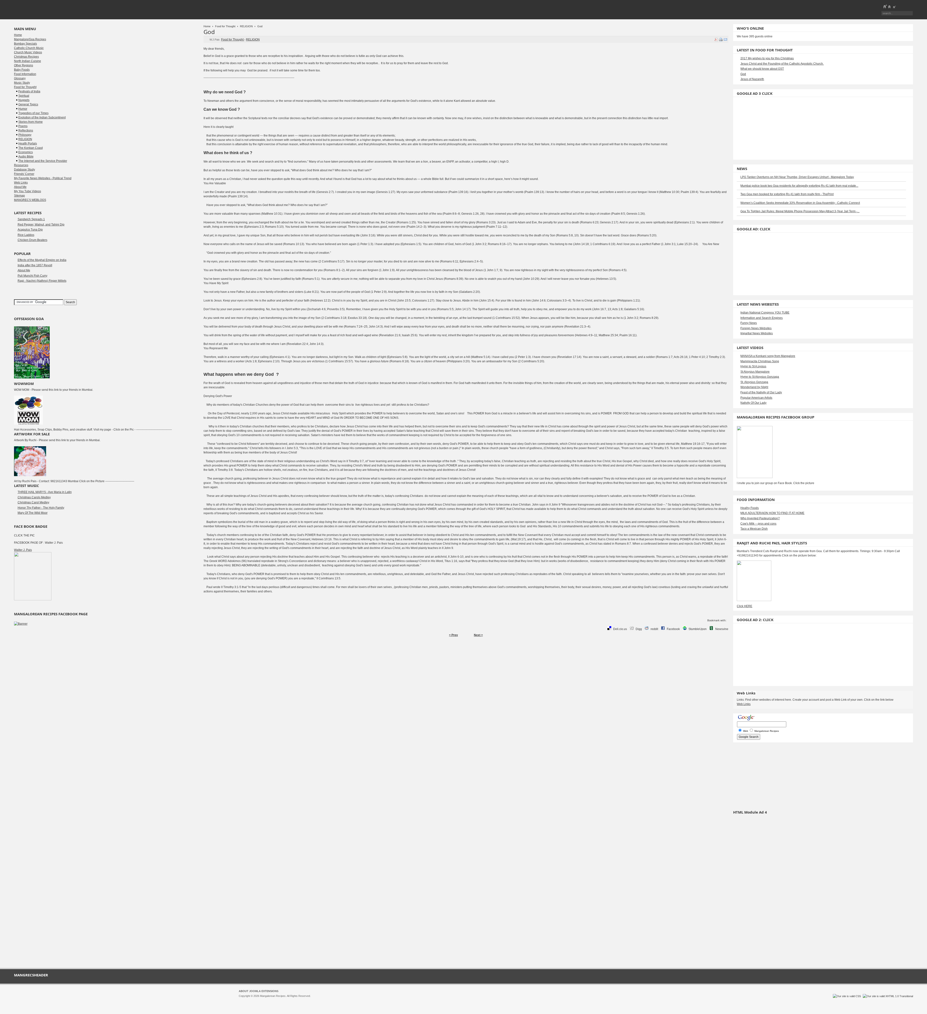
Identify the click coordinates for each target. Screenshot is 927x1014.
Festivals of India (29, 91)
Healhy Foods (749, 508)
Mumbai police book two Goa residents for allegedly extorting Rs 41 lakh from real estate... (799, 185)
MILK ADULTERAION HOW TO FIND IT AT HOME (772, 513)
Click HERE (744, 606)
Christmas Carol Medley (33, 502)
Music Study (22, 82)
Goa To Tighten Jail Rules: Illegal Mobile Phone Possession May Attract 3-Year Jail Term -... (799, 211)
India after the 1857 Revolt (35, 265)
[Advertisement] (465, 654)
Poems (23, 126)
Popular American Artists (756, 397)
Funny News (748, 323)
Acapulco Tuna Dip (30, 229)
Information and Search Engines (761, 318)
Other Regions (23, 65)
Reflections (25, 130)
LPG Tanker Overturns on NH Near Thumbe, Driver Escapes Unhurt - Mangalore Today (797, 177)
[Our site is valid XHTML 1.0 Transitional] (888, 996)
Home (207, 26)
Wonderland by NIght (754, 387)
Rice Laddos (26, 235)
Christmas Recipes (26, 56)
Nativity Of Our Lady (753, 402)
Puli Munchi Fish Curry (32, 275)
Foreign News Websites (756, 328)
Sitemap (19, 195)
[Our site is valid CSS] (847, 996)
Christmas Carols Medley (34, 497)
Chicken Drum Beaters (32, 240)
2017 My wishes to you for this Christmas (767, 58)
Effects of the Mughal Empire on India (42, 260)
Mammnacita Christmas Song (759, 361)
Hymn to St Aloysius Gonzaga (759, 376)
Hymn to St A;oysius (753, 366)
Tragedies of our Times (33, 113)
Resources (21, 165)
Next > (478, 635)
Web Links (21, 182)
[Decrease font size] (894, 6)
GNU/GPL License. (302, 1000)
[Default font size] (890, 6)
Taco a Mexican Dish (754, 528)
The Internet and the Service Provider (42, 161)
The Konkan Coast (30, 148)
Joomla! (243, 1000)
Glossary (20, 78)
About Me (20, 187)
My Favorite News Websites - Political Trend (42, 178)
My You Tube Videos (27, 191)
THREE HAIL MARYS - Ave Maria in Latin (45, 492)
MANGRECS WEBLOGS (30, 200)
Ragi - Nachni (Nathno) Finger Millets (42, 280)
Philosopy (24, 135)
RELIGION (246, 26)
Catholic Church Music (29, 48)
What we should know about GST (762, 68)
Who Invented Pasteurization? (760, 518)
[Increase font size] (885, 6)
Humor (22, 108)
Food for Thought (225, 26)
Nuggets (23, 100)
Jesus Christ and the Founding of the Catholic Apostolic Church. (782, 63)
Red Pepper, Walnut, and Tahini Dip (41, 224)
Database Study (24, 169)
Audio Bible (26, 156)
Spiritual (23, 95)
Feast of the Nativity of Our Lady (761, 392)
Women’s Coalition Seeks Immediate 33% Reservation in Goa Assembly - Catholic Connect (800, 203)
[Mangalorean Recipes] (40, 9)
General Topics (28, 104)
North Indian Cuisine (27, 61)
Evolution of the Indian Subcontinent (42, 117)
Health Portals (27, 143)
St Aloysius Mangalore (755, 371)
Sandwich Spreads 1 (31, 219)
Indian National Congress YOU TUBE (764, 312)
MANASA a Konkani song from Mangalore (767, 356)
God (209, 32)
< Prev (453, 635)
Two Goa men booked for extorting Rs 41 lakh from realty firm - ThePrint (787, 194)
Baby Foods (22, 69)
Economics (25, 152)
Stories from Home (30, 121)
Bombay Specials (25, 43)
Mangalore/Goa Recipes (30, 39)
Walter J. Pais (23, 550)
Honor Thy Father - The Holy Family (41, 507)
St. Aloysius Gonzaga (754, 382)
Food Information (25, 74)
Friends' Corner (24, 174)
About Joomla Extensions (258, 991)
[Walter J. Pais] (32, 599)
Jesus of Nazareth (752, 79)
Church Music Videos (28, 52)
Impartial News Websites (756, 333)
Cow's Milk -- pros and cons (758, 523)
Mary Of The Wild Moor (33, 512)
